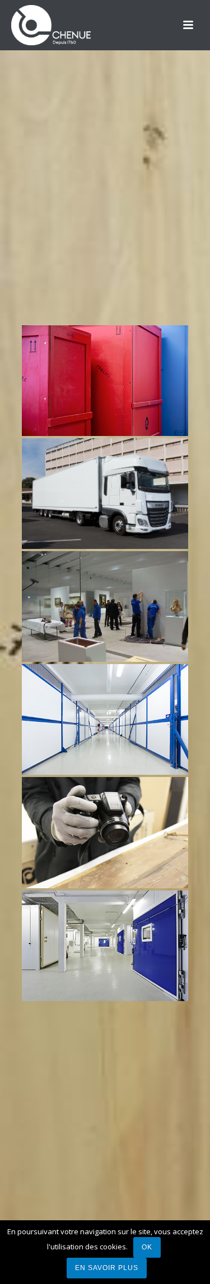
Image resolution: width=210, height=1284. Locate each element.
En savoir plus (106, 1268)
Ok (147, 1247)
